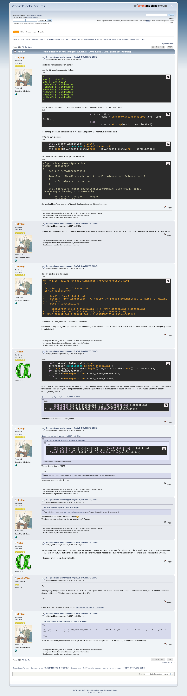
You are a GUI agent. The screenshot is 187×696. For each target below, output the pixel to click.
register (39, 15)
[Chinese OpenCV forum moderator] (16, 94)
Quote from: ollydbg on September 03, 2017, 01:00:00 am (62, 397)
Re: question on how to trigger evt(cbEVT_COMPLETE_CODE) (71, 57)
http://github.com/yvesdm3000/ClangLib (90, 607)
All (23, 47)
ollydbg (21, 57)
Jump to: (142, 674)
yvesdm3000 (23, 578)
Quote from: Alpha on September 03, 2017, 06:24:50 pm (61, 436)
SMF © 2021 (86, 690)
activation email (31, 17)
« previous (166, 44)
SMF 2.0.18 (77, 690)
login (32, 15)
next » (172, 44)
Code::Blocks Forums (28, 6)
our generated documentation (74, 512)
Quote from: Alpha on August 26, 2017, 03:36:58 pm (60, 507)
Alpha (20, 351)
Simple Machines (97, 690)
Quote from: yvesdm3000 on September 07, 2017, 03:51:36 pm (64, 621)
